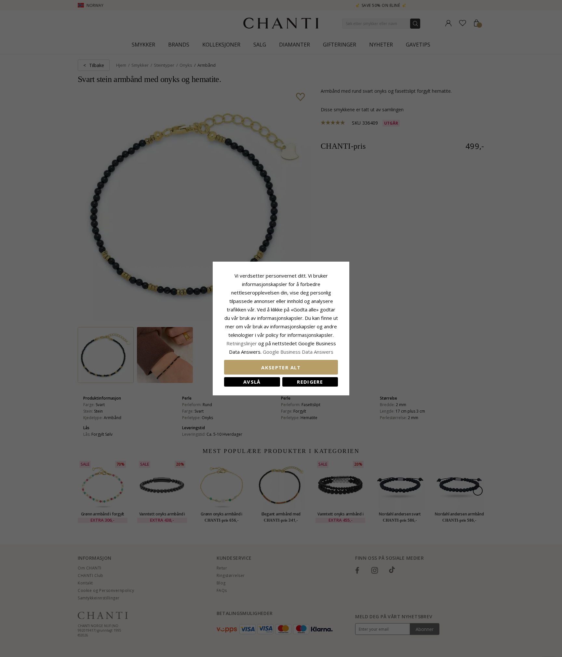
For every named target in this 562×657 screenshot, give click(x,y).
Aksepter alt (281, 367)
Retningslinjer (242, 343)
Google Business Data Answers (298, 352)
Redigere (310, 381)
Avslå (252, 381)
